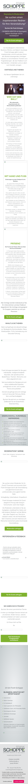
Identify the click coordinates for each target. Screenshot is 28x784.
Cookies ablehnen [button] (7, 781)
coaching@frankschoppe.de (14, 769)
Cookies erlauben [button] (18, 781)
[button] (2, 557)
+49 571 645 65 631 (15, 767)
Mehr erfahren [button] (21, 777)
